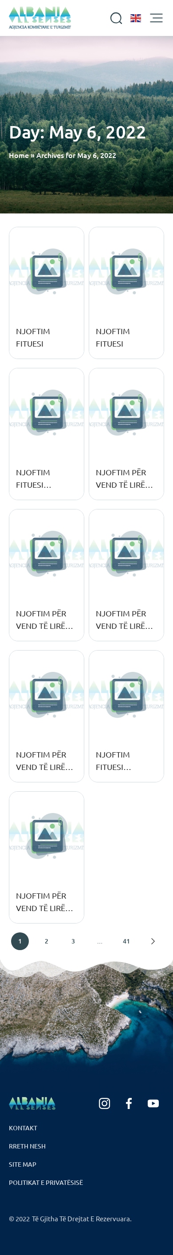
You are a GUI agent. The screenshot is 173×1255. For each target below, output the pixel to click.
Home (19, 155)
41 (126, 941)
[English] (136, 18)
